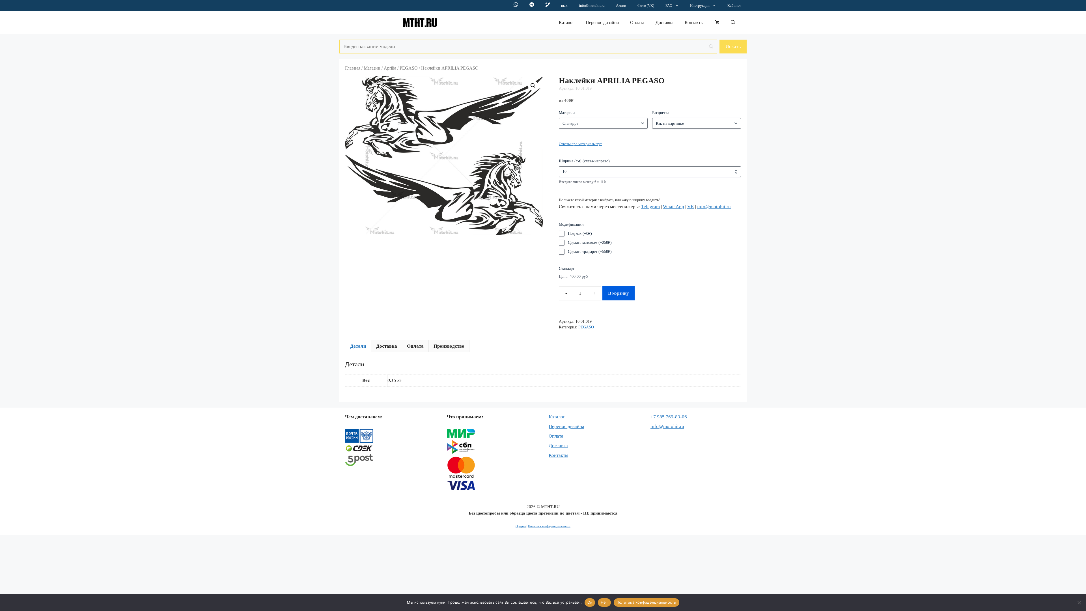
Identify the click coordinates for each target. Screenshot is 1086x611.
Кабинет (734, 5)
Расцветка (660, 113)
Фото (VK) (645, 5)
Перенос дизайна (602, 22)
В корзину (618, 293)
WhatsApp (673, 206)
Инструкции (700, 5)
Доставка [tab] (386, 346)
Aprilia (390, 68)
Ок (589, 602)
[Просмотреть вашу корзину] (717, 22)
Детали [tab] (358, 346)
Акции (621, 5)
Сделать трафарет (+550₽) (590, 251)
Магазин (372, 68)
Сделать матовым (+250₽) (590, 242)
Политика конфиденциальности (549, 526)
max (564, 5)
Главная (352, 68)
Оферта (521, 526)
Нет (604, 602)
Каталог (566, 22)
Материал (567, 113)
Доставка (664, 22)
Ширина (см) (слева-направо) (584, 161)
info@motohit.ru (592, 5)
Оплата (637, 22)
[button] (733, 22)
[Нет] (1079, 602)
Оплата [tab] (415, 346)
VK (690, 206)
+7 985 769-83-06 (668, 416)
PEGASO (409, 68)
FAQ (668, 5)
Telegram (650, 206)
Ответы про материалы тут (580, 144)
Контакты (694, 22)
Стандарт (566, 268)
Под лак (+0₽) (580, 233)
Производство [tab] (449, 346)
